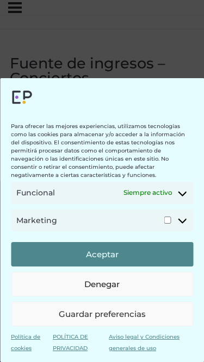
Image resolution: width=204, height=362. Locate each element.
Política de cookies (25, 342)
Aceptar (102, 254)
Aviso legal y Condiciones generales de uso (144, 342)
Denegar (102, 284)
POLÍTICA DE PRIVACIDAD (70, 342)
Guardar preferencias (102, 314)
